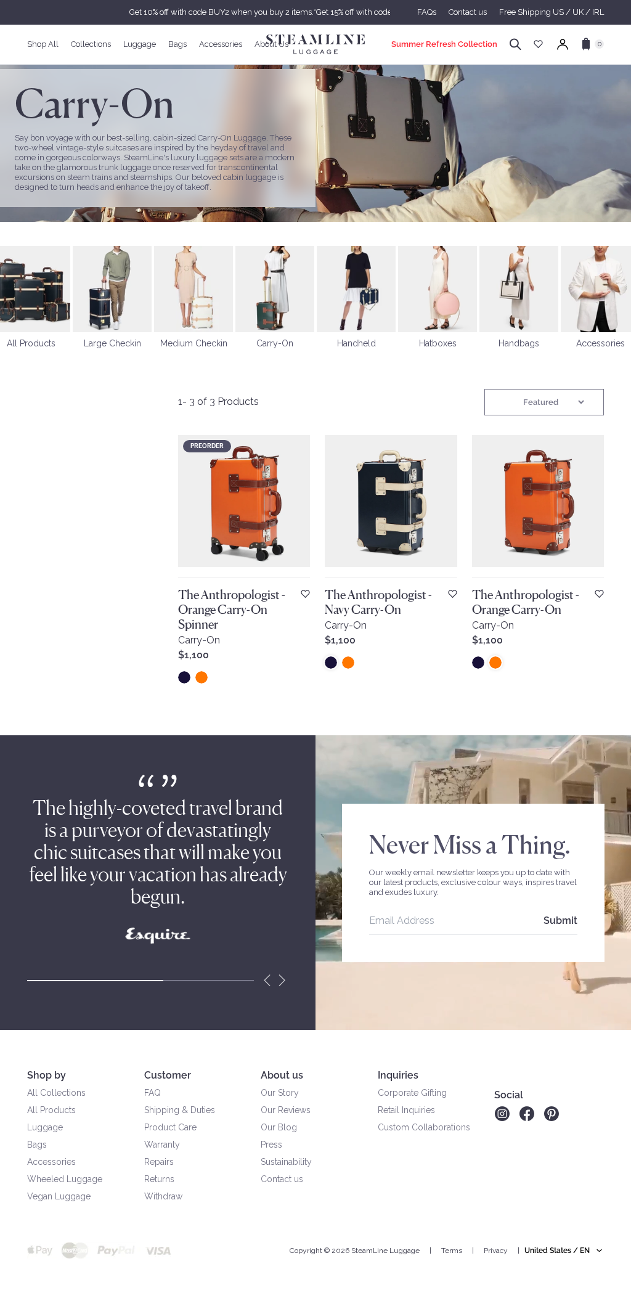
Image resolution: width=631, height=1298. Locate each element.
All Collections (56, 1093)
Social (508, 1095)
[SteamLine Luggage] (315, 44)
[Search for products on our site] (515, 44)
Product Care (170, 1127)
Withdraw (163, 1196)
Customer (167, 1075)
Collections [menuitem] (91, 44)
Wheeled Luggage (64, 1179)
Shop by (46, 1075)
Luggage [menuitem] (139, 44)
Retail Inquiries (406, 1110)
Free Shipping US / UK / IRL (551, 12)
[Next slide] (282, 980)
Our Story (280, 1093)
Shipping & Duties (179, 1110)
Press (271, 1144)
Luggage (45, 1127)
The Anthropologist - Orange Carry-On (525, 602)
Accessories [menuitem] (220, 44)
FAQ (152, 1093)
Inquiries (398, 1075)
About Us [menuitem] (271, 44)
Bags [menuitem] (177, 44)
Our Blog (279, 1127)
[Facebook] (526, 1113)
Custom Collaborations (424, 1127)
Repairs (159, 1162)
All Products (51, 1110)
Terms (451, 1250)
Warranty (162, 1144)
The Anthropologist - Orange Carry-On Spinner (231, 609)
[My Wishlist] (538, 44)
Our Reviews (286, 1110)
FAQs (426, 12)
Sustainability (286, 1162)
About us (282, 1075)
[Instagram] (502, 1113)
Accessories (51, 1162)
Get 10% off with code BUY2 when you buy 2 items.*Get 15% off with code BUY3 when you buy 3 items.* (315, 12)
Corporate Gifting (412, 1093)
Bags (37, 1144)
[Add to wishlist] (305, 593)
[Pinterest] (551, 1113)
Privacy (496, 1250)
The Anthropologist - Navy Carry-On (378, 602)
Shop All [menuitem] (43, 44)
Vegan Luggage (59, 1196)
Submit (560, 920)
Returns (159, 1179)
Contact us (468, 12)
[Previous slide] (267, 980)
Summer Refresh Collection (444, 44)
